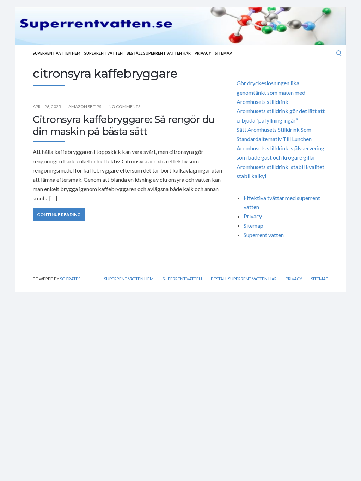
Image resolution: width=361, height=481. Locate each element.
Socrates (70, 278)
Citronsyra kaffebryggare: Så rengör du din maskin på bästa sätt (124, 125)
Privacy (203, 53)
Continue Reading (58, 214)
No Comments (124, 106)
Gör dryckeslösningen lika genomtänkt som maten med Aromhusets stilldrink (271, 92)
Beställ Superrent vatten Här (159, 53)
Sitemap (223, 53)
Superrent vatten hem (56, 53)
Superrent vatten (103, 53)
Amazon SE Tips (84, 106)
